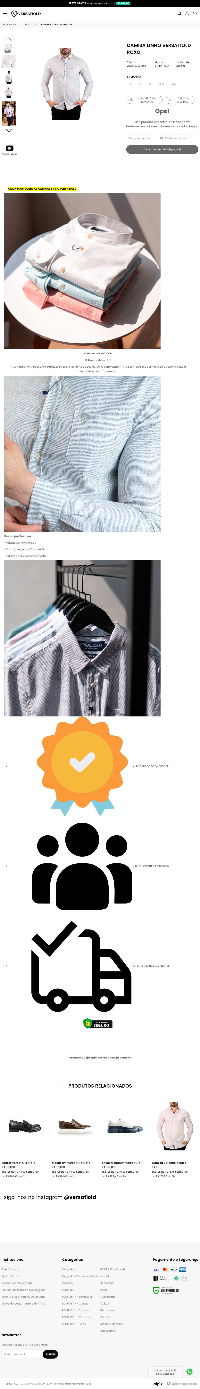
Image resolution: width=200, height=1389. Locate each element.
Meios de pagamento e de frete (23, 1303)
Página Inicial (10, 24)
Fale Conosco (11, 1269)
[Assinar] (51, 1354)
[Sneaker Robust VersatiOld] (125, 1136)
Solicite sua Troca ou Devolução (24, 1297)
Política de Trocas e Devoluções (23, 1290)
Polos (103, 1290)
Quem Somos (11, 1276)
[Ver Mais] (26, 1120)
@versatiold (80, 1197)
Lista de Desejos (182, 64)
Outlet (104, 1276)
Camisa (27, 24)
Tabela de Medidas (183, 100)
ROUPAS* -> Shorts (113, 1269)
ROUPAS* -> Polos (74, 1324)
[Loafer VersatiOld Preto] (25, 1136)
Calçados (68, 1269)
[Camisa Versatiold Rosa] (175, 1136)
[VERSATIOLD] (26, 14)
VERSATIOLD (162, 66)
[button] (9, 150)
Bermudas (107, 1310)
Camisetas (107, 1297)
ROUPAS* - (69, 1290)
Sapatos (106, 1317)
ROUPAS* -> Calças (75, 1303)
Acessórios (107, 1331)
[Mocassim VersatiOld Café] (75, 1136)
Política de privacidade (17, 1283)
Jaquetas (106, 1283)
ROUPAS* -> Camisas (76, 1310)
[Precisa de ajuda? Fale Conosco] (189, 1375)
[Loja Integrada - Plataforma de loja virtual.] (181, 1384)
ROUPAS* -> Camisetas (78, 1317)
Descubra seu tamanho (147, 100)
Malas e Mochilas (111, 1324)
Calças (105, 1303)
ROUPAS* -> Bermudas (77, 1297)
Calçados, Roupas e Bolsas (80, 1276)
